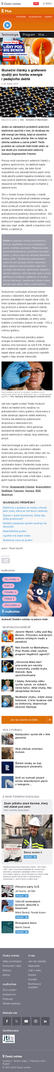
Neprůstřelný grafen (14, 531)
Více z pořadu (12, 730)
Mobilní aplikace (12, 1003)
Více (42, 34)
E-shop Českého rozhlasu (21, 796)
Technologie (10, 34)
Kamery (48, 17)
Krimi (7, 585)
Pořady (8, 598)
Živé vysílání (10, 605)
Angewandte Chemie (22, 486)
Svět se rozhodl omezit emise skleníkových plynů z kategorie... (31, 781)
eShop (6, 974)
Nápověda (34, 965)
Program (21, 17)
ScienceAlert (43, 486)
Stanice (7, 970)
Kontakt (32, 979)
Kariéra (32, 974)
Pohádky (9, 592)
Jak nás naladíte (37, 961)
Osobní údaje (20, 1061)
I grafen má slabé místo (16, 535)
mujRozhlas (8, 570)
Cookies (7, 1061)
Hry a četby (10, 579)
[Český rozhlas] (11, 3)
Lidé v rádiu (34, 970)
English (6, 1064)
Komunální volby (12, 965)
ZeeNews (7, 490)
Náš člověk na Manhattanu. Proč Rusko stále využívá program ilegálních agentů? (32, 651)
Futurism (19, 490)
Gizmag (29, 490)
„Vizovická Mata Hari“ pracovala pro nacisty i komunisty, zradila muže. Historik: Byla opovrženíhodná (31, 668)
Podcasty (8, 999)
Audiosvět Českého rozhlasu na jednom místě (25, 619)
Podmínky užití (37, 1061)
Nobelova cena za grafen (17, 540)
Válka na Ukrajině (12, 961)
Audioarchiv (35, 17)
